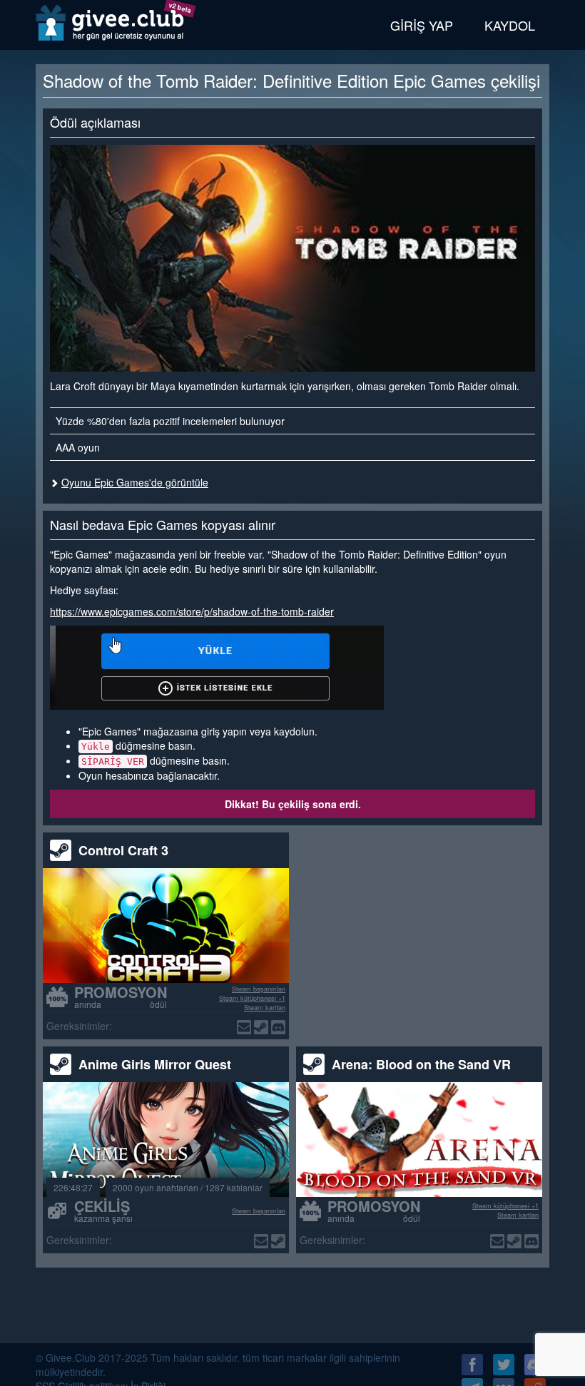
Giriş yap (421, 25)
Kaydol (509, 25)
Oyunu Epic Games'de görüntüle (134, 482)
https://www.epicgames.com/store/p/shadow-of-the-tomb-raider (192, 611)
